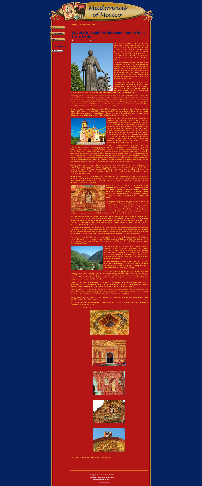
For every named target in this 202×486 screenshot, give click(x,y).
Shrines (61, 40)
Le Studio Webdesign (104, 482)
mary (96, 40)
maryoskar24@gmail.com (101, 479)
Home (61, 27)
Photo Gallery (61, 33)
